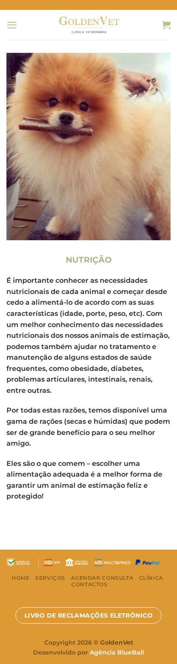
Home (20, 578)
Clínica (151, 578)
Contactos (89, 584)
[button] (11, 25)
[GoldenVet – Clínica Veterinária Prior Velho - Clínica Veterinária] (88, 24)
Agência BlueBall (117, 652)
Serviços (50, 578)
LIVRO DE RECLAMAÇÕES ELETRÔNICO (88, 615)
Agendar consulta (102, 578)
